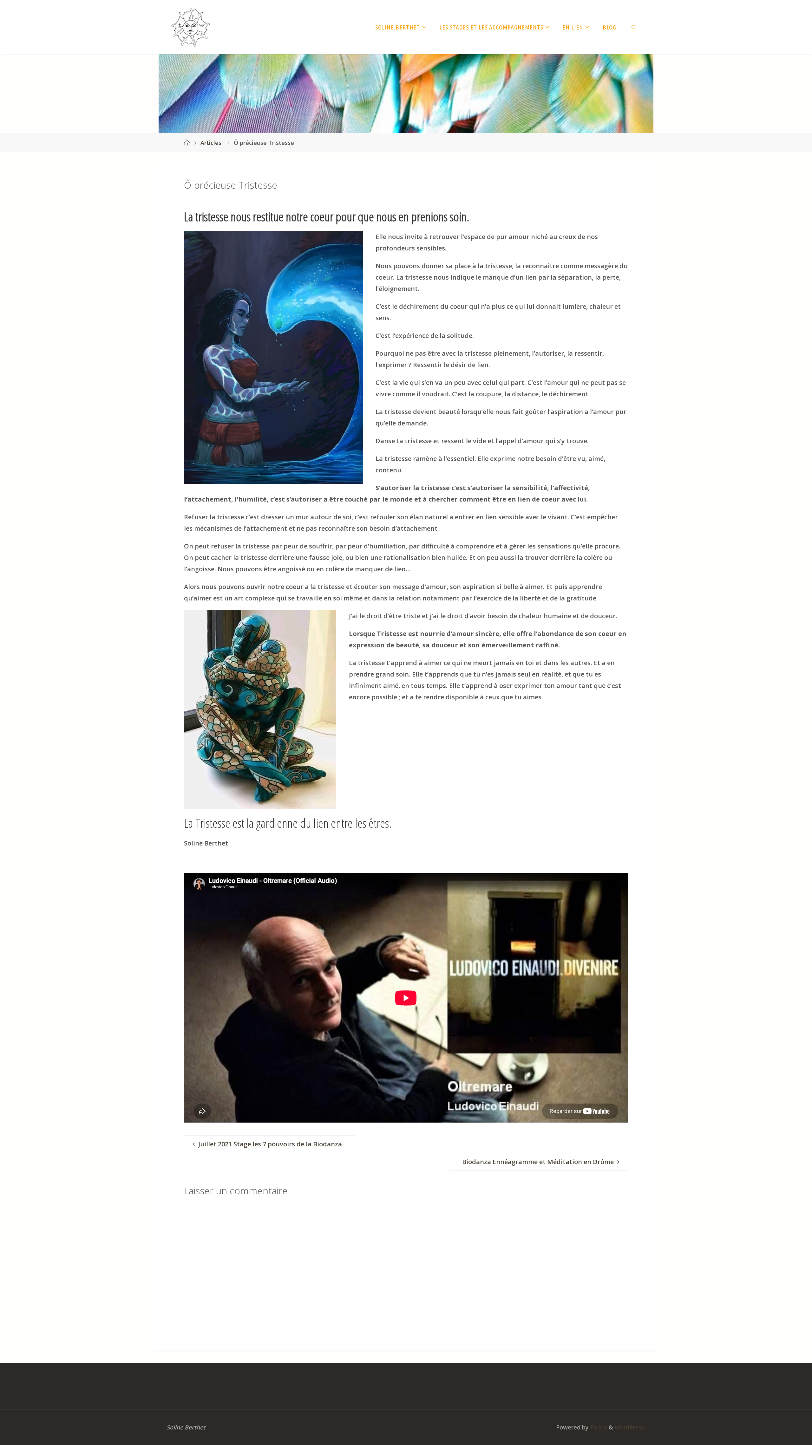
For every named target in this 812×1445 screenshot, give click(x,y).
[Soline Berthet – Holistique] (191, 27)
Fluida (598, 1427)
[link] (634, 27)
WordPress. (630, 1427)
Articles (210, 142)
